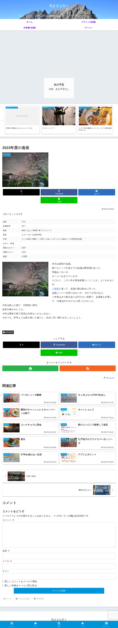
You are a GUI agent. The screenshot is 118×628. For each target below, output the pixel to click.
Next (115, 120)
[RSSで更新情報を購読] (88, 368)
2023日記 (9, 332)
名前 (6, 551)
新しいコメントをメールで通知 (21, 581)
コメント (8, 520)
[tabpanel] (22, 120)
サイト (5, 571)
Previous (2, 120)
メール (7, 561)
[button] (109, 450)
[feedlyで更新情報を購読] (30, 368)
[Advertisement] (59, 52)
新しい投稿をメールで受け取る (21, 585)
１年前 (55, 288)
